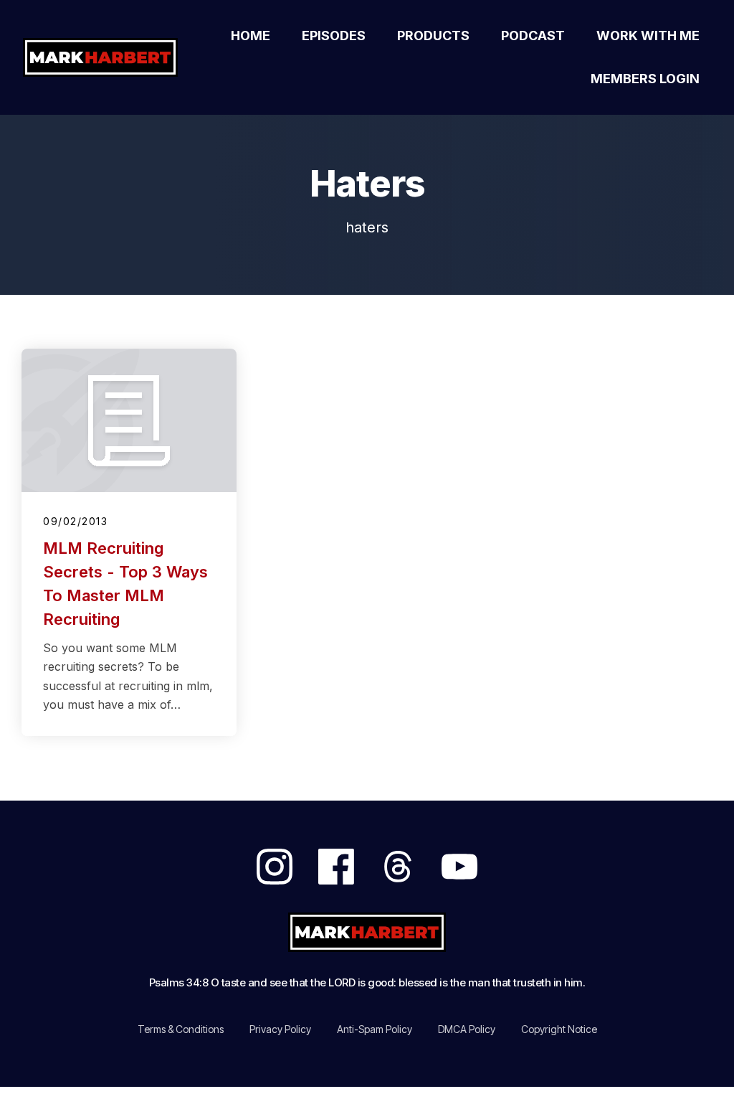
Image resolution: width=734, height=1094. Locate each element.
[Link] (274, 866)
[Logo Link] (104, 57)
